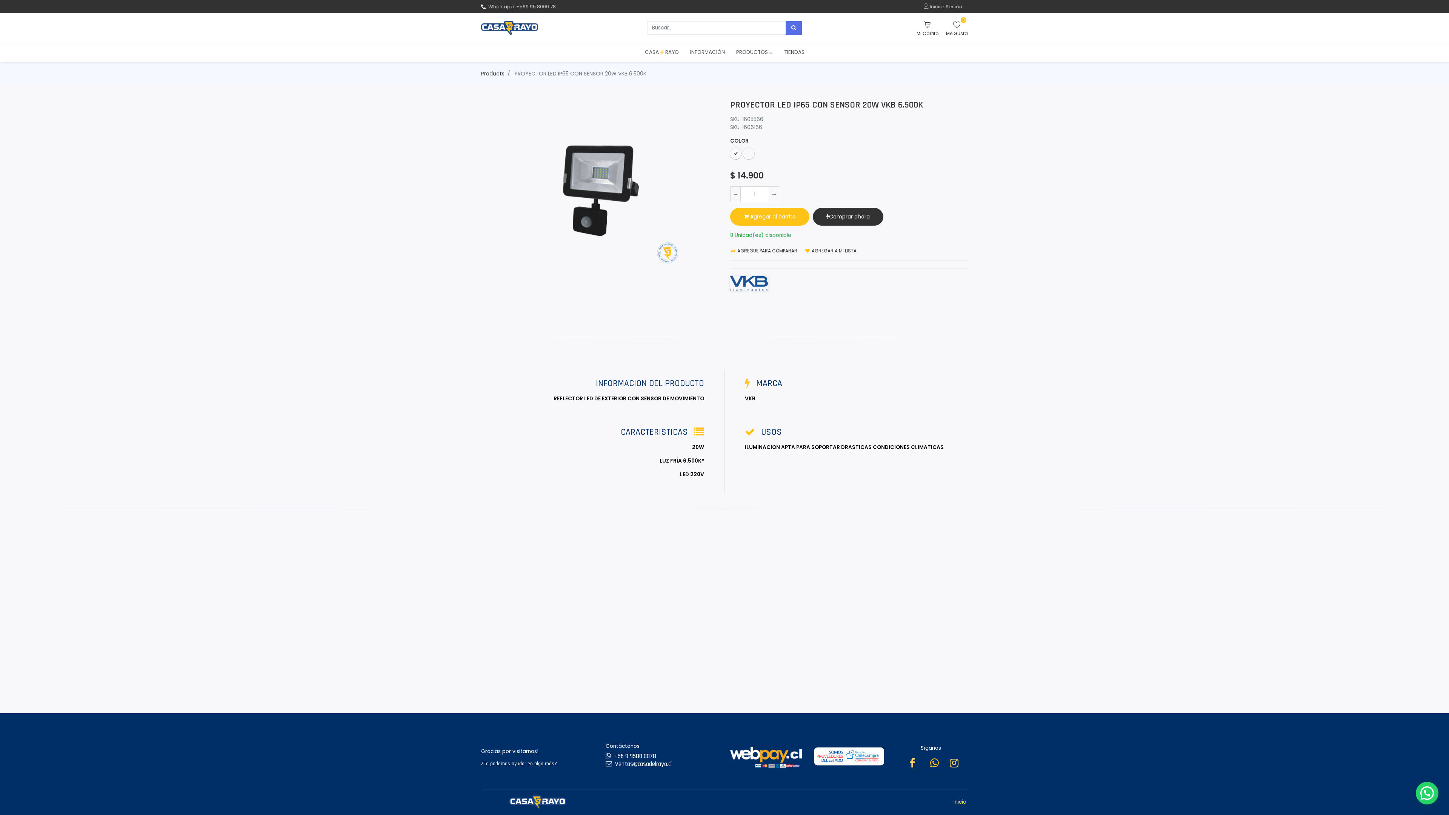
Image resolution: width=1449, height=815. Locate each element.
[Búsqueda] (794, 28)
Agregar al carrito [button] (772, 216)
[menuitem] (662, 52)
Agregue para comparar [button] (766, 251)
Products (493, 73)
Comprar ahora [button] (849, 216)
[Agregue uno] (774, 194)
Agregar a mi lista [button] (834, 251)
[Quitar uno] (735, 194)
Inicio (960, 802)
